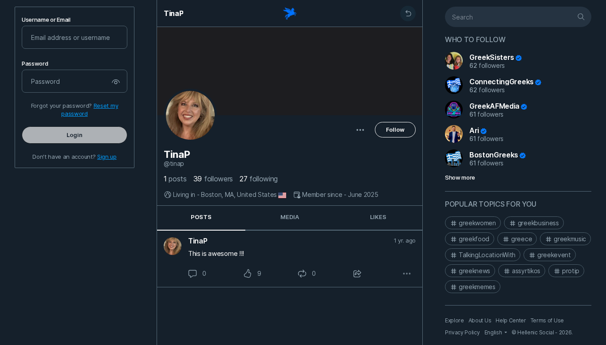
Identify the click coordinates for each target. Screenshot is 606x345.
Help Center (511, 320)
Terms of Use (547, 320)
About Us (479, 320)
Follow (395, 129)
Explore (454, 320)
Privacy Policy (462, 332)
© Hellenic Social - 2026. (542, 332)
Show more (460, 177)
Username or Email (46, 20)
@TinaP (174, 164)
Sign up (107, 156)
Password (35, 64)
